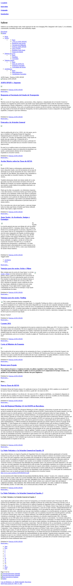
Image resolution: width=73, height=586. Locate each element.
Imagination (5, 14)
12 (5, 562)
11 (5, 560)
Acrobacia (8, 260)
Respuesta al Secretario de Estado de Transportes (20, 95)
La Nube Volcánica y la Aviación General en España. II (22, 450)
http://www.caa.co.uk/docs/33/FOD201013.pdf (15, 473)
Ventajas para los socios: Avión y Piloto (16, 268)
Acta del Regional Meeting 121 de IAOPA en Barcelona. (22, 406)
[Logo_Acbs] (10, 573)
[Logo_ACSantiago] (9, 577)
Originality (4, 10)
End (6, 568)
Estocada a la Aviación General (13, 122)
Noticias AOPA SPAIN (16, 90)
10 (5, 558)
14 (5, 565)
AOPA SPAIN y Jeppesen (11, 83)
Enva (6, 261)
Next (6, 567)
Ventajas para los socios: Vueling (13, 298)
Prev (6, 548)
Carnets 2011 (6, 323)
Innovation (4, 6)
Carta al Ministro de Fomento (12, 344)
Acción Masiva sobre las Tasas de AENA (16, 161)
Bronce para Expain (9, 365)
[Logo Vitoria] (10, 575)
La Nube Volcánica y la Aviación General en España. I (22, 493)
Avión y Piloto (5, 274)
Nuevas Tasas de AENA (10, 385)
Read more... (4, 91)
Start (6, 546)
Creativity (4, 3)
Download (4, 31)
